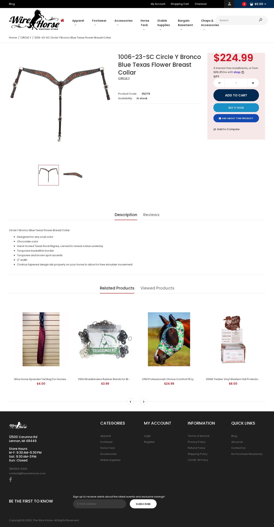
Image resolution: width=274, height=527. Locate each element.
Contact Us (238, 448)
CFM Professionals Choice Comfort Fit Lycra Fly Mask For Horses (182, 379)
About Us (237, 442)
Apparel (105, 436)
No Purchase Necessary (247, 454)
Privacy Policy (196, 442)
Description (126, 214)
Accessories (108, 454)
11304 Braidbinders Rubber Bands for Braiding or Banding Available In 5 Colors (128, 379)
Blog (234, 436)
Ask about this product (237, 118)
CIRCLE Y (124, 78)
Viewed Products (157, 288)
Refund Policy (196, 448)
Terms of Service (199, 436)
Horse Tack (107, 448)
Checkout (201, 4)
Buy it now (236, 108)
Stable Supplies (110, 460)
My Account (158, 4)
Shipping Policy (197, 454)
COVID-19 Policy (198, 460)
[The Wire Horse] (34, 29)
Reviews (151, 214)
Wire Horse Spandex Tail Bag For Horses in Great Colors (50, 379)
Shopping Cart (180, 4)
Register (149, 442)
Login (147, 436)
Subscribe (143, 504)
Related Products (117, 288)
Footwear (106, 442)
